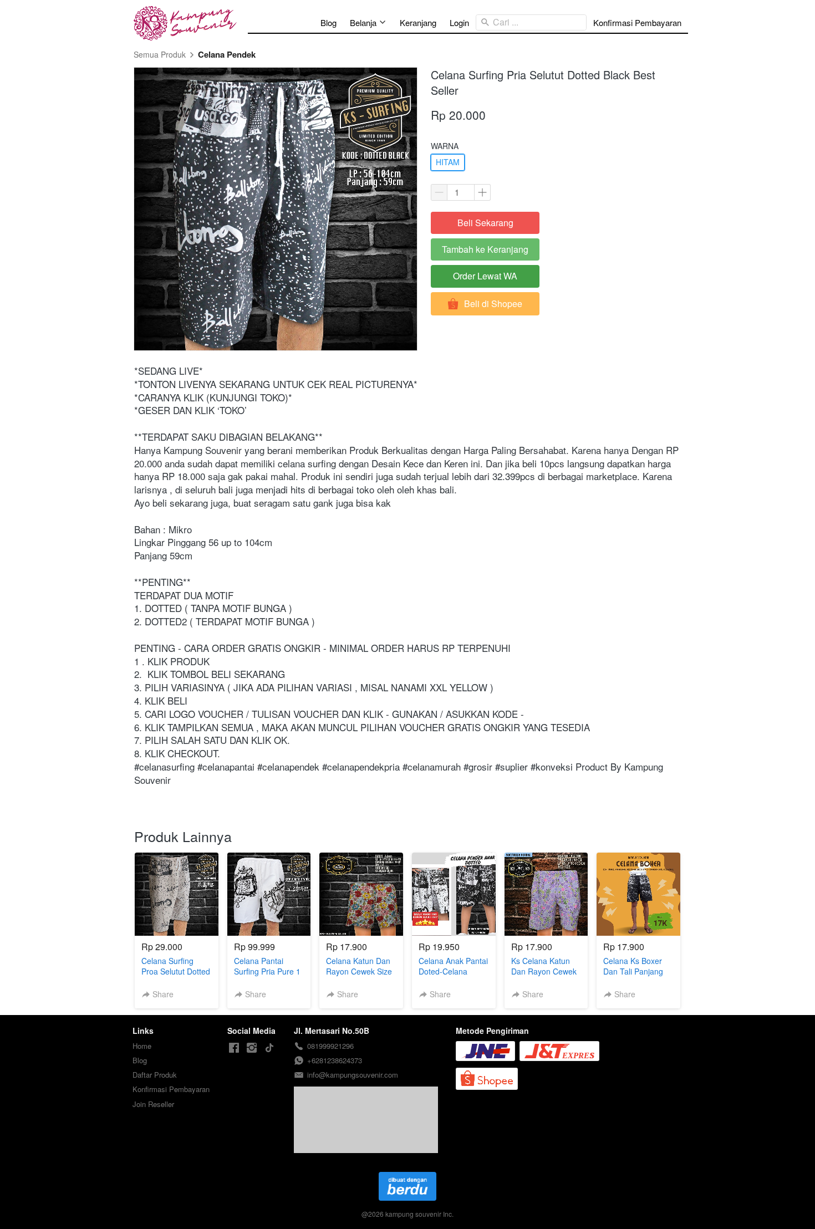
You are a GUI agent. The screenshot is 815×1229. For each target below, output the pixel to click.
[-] (234, 1048)
